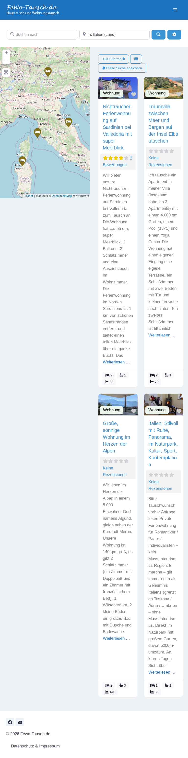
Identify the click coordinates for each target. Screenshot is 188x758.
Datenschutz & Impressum (35, 746)
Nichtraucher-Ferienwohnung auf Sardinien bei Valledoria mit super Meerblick (117, 127)
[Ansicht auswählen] (136, 59)
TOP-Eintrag (112, 59)
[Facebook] (10, 722)
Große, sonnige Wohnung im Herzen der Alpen (116, 437)
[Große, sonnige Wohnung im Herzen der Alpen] (48, 72)
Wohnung (111, 93)
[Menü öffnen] (175, 9)
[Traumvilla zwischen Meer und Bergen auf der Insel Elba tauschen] (37, 133)
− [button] (6, 60)
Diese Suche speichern (123, 68)
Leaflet (28, 196)
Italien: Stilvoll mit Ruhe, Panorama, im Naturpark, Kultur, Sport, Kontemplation (163, 444)
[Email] (19, 722)
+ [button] (6, 53)
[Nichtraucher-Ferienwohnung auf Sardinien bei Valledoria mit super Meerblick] (22, 161)
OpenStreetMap (62, 196)
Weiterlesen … (116, 362)
